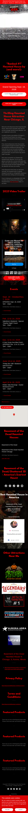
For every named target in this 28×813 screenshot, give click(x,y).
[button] (3, 6)
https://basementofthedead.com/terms (11, 704)
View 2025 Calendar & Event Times (14, 104)
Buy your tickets (14, 181)
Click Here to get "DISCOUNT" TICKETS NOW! (14, 94)
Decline (7, 809)
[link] (14, 6)
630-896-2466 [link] (7, 33)
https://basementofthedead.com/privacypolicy (13, 685)
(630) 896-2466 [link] (6, 458)
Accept (21, 809)
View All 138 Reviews (14, 516)
